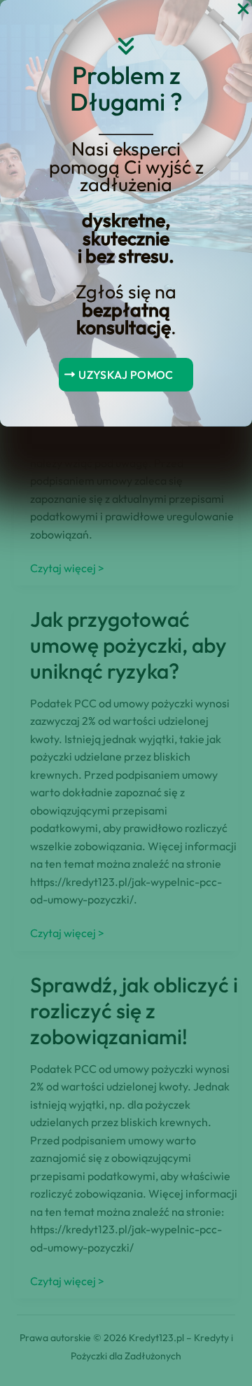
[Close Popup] (243, 9)
